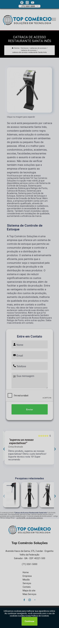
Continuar (29, 621)
